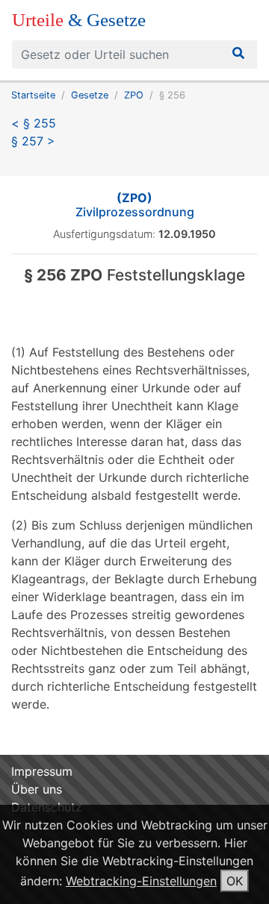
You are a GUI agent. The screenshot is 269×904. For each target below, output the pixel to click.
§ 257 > (33, 141)
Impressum (41, 771)
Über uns (36, 789)
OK (234, 880)
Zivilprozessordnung (134, 204)
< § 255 (33, 123)
